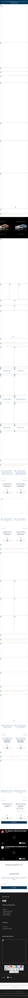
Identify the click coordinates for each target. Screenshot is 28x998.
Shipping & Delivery (7, 913)
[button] (14, 837)
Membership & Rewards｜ (8, 911)
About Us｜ (5, 909)
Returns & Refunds (6, 914)
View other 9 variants (20, 811)
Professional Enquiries (7, 928)
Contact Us (5, 926)
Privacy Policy (7, 991)
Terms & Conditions (13, 991)
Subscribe (14, 887)
